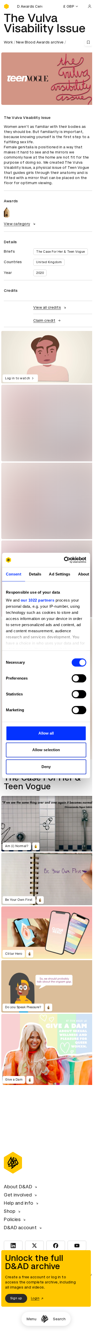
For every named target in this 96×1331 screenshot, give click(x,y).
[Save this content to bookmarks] (88, 42)
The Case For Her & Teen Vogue (60, 251)
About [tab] (83, 574)
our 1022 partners (38, 600)
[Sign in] (89, 6)
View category (17, 224)
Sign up (16, 1298)
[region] (48, 357)
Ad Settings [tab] (59, 574)
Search (59, 1319)
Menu (31, 1319)
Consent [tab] (13, 574)
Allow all (46, 733)
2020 (40, 273)
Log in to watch (17, 378)
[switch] (79, 678)
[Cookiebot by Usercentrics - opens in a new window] (65, 560)
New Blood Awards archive (40, 42)
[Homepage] (44, 1319)
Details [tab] (35, 574)
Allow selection (46, 750)
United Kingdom (49, 262)
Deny (46, 766)
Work (8, 42)
